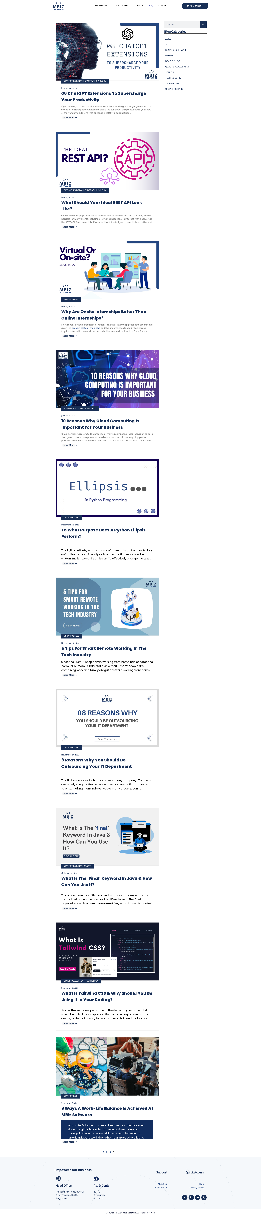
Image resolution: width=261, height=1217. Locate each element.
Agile (168, 39)
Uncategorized (71, 517)
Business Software (73, 408)
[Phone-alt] (204, 1197)
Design (67, 981)
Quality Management (177, 67)
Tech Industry (85, 81)
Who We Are (101, 5)
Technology (99, 81)
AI (166, 44)
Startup (170, 72)
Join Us (140, 5)
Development (70, 81)
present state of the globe (86, 328)
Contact (162, 5)
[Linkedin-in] (191, 1197)
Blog (151, 5)
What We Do (122, 5)
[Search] (203, 24)
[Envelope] (197, 1197)
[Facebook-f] (184, 1197)
